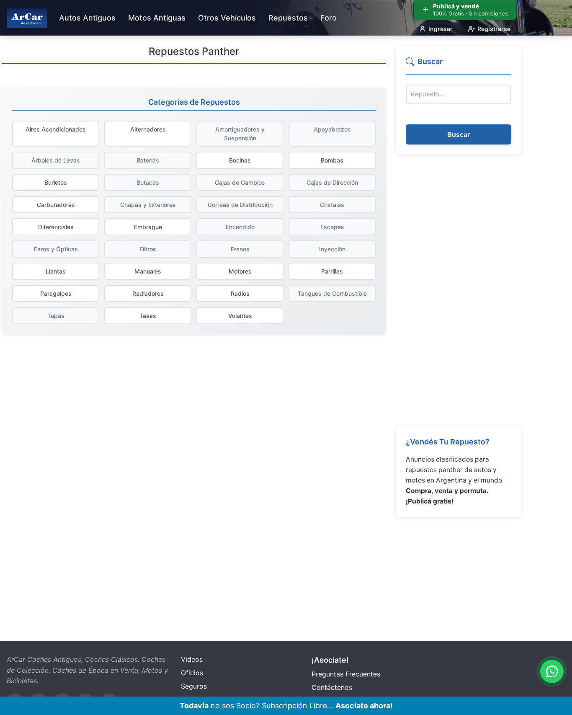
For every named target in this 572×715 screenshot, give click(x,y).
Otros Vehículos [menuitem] (227, 17)
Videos (192, 659)
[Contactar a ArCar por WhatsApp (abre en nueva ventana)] (552, 671)
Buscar (458, 134)
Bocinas (240, 160)
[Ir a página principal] (27, 17)
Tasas (147, 315)
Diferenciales (56, 226)
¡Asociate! (330, 660)
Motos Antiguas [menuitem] (157, 17)
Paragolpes (56, 293)
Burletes (55, 182)
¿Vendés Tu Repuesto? (448, 441)
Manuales (147, 271)
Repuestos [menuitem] (288, 17)
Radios (240, 293)
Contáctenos (332, 687)
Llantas (56, 271)
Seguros (194, 686)
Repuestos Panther (194, 51)
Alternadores (148, 129)
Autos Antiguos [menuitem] (87, 17)
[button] (458, 65)
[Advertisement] (458, 290)
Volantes (240, 315)
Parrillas (332, 271)
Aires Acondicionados (56, 129)
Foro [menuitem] (328, 17)
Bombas (332, 160)
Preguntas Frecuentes (346, 674)
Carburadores (56, 204)
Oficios (192, 673)
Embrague (148, 226)
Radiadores (148, 293)
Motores (240, 271)
